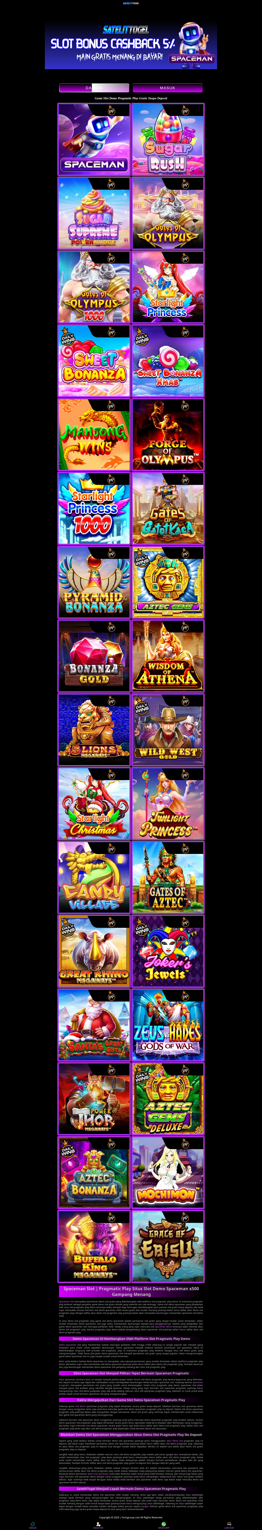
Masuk (168, 88)
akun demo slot (175, 1440)
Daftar (94, 88)
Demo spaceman (67, 1344)
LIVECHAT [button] (229, 1527)
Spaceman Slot (66, 1301)
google (144, 1506)
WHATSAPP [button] (163, 1527)
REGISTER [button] (98, 1527)
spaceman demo (163, 1326)
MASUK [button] (33, 1527)
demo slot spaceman (98, 1473)
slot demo (80, 1406)
